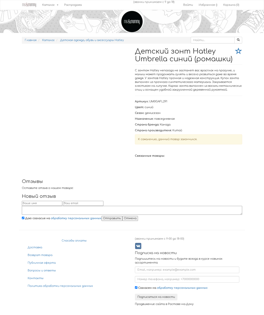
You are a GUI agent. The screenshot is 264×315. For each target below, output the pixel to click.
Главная (31, 40)
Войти (188, 4)
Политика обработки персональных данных (60, 286)
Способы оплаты (74, 240)
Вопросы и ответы (42, 270)
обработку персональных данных (76, 218)
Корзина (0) (231, 4)
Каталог (48, 4)
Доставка (35, 247)
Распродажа (73, 4)
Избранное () (208, 4)
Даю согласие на (62, 218)
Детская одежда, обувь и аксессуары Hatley (92, 40)
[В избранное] (238, 52)
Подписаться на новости (156, 297)
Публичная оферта (42, 262)
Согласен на (172, 287)
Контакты (35, 278)
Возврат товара (40, 255)
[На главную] (29, 4)
